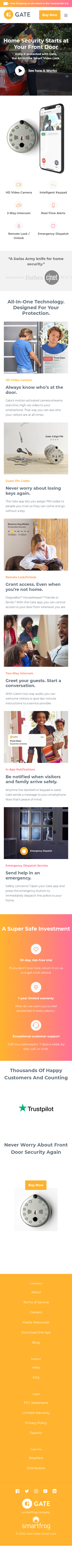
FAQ (36, 1378)
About (36, 1292)
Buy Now (49, 15)
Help (36, 1367)
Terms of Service (36, 1302)
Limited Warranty (36, 1413)
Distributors (36, 1468)
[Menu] (66, 15)
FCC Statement (36, 1403)
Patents (36, 1433)
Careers (36, 1312)
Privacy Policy (36, 1423)
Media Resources (36, 1322)
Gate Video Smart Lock (41, 1533)
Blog (36, 1342)
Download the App (36, 1332)
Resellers (36, 1458)
